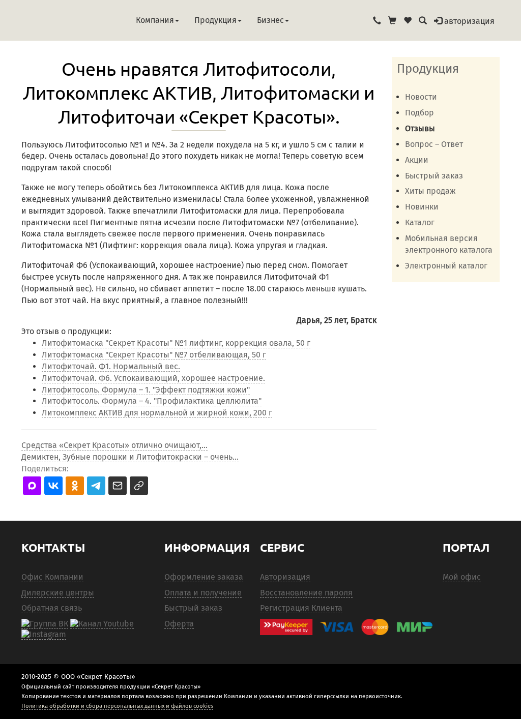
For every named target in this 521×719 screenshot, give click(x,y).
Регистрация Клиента (301, 608)
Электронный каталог (446, 266)
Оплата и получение (203, 592)
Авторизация (285, 577)
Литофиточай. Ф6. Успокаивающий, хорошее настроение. (153, 378)
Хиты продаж (430, 191)
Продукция (215, 20)
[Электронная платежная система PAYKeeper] (346, 627)
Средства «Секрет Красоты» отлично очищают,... (114, 445)
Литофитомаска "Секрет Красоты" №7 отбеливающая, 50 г (154, 355)
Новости (421, 97)
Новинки (422, 207)
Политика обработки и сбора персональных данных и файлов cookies (117, 705)
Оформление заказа (203, 577)
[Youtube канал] (102, 624)
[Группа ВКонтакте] (44, 624)
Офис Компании (52, 577)
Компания (155, 20)
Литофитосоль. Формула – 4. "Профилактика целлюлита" (152, 401)
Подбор (419, 112)
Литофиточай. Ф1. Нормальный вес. (111, 366)
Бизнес (270, 20)
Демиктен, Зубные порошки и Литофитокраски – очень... (130, 457)
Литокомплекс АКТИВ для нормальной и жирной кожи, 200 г (157, 412)
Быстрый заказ (434, 176)
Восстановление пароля (306, 592)
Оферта (179, 623)
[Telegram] (43, 635)
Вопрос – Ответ (434, 144)
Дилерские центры (57, 592)
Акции (416, 160)
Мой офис (462, 577)
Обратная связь (51, 608)
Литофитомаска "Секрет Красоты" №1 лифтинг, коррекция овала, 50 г (176, 343)
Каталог (420, 222)
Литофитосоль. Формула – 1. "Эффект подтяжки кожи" (146, 390)
